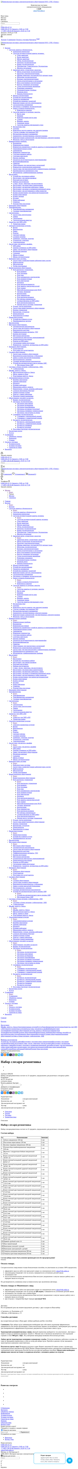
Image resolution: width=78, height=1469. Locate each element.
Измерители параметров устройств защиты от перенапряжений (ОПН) (37, 147)
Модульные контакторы (21, 336)
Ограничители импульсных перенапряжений (28, 337)
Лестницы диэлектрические (23, 402)
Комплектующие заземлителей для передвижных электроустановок (36, 138)
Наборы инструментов (21, 182)
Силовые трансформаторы (22, 211)
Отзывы (12, 440)
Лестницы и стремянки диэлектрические (27, 106)
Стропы (20, 119)
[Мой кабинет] (1, 37)
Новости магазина (9, 1430)
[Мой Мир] (7, 1055)
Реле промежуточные (24, 279)
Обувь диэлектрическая (25, 61)
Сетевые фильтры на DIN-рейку (28, 301)
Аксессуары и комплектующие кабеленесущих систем (32, 260)
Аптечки (16, 128)
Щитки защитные (23, 59)
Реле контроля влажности (26, 303)
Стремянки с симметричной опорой (29, 418)
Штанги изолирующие (21, 95)
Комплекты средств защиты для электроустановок (30, 130)
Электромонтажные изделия (19, 378)
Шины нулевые (18, 255)
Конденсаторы (14, 323)
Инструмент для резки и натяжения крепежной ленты (31, 189)
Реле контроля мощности (25, 284)
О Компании (5, 1408)
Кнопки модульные (20, 334)
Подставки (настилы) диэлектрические (26, 429)
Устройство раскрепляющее (22, 97)
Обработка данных (15, 436)
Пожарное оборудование (18, 347)
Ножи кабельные (19, 200)
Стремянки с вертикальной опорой (29, 416)
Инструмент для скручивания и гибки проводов (30, 191)
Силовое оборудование (17, 352)
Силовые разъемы (19, 237)
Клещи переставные (20, 194)
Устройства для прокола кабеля (24, 176)
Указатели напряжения (21, 99)
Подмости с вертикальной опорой (29, 422)
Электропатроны (19, 242)
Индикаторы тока (19, 127)
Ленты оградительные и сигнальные (29, 81)
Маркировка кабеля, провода (23, 387)
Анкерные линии (23, 123)
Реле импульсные (23, 281)
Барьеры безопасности (25, 94)
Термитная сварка (19, 224)
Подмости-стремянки (24, 425)
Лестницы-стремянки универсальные (30, 411)
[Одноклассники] (5, 1055)
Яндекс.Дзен (9, 1439)
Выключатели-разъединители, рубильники (28, 356)
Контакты (8, 449)
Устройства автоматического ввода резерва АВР (30, 363)
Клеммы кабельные (20, 385)
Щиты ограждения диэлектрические (29, 72)
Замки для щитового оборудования (25, 249)
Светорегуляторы (19, 235)
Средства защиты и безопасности (21, 50)
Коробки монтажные (20, 380)
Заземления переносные (21, 51)
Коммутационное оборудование (20, 268)
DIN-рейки (17, 246)
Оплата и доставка (11, 442)
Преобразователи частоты (22, 321)
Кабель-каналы (18, 262)
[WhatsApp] (16, 1055)
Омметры (16, 163)
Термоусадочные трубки (21, 392)
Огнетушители (18, 348)
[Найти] (1, 465)
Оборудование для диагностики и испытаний (29, 165)
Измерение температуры (21, 152)
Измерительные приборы (18, 141)
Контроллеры (21, 293)
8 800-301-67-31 (6, 27)
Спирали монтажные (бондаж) (23, 391)
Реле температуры (23, 295)
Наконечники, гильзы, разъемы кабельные (27, 389)
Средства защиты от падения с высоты (27, 112)
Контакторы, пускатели (21, 312)
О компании (9, 434)
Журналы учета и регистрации (23, 139)
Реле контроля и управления (23, 270)
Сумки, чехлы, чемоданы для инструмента (28, 183)
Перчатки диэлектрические (26, 62)
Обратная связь (6, 1422)
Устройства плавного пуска (22, 319)
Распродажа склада (15, 431)
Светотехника (14, 213)
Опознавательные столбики (26, 90)
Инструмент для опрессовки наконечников (28, 185)
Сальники (16, 253)
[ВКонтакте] (2, 1055)
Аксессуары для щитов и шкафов (21, 244)
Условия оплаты (14, 444)
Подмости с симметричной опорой (29, 423)
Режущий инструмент (20, 180)
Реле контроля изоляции (25, 297)
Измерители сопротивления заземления (27, 167)
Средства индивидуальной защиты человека (29, 53)
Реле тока (20, 275)
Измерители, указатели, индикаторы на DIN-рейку (30, 345)
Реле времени (22, 271)
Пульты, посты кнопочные (22, 306)
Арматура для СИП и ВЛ (18, 222)
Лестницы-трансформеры (26, 407)
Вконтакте (8, 1437)
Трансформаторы (15, 207)
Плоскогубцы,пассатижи (21, 204)
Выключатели (18, 229)
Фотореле (20, 282)
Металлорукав (18, 264)
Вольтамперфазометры (21, 161)
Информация (5, 1413)
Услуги (11, 433)
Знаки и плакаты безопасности (24, 108)
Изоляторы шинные (20, 251)
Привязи (20, 116)
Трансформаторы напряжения (23, 209)
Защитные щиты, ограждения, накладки (27, 70)
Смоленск (12, 498)
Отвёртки (16, 202)
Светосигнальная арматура (22, 220)
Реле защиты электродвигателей (28, 286)
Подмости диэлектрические (23, 420)
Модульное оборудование (18, 325)
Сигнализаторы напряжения (23, 105)
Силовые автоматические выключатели (27, 361)
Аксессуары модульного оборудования (26, 328)
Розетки (15, 233)
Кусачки (16, 198)
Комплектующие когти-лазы (27, 117)
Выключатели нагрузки (21, 330)
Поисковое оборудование (18, 205)
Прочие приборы (19, 158)
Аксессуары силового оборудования (25, 354)
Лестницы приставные (25, 403)
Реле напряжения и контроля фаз (28, 277)
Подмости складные (24, 427)
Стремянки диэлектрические (23, 414)
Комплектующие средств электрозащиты (27, 103)
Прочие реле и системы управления (29, 304)
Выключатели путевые (21, 315)
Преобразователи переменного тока (25, 171)
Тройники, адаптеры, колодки (23, 238)
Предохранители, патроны (22, 359)
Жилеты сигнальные (24, 68)
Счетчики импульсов (20, 156)
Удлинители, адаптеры (21, 240)
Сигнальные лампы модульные (24, 343)
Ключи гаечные (18, 196)
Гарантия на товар (15, 447)
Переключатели (18, 314)
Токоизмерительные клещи (22, 149)
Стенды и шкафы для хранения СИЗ (25, 132)
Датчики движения (23, 292)
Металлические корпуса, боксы (24, 372)
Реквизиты (12, 438)
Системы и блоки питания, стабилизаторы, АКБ (26, 367)
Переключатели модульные (22, 339)
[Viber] (13, 1055)
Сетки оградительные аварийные (28, 86)
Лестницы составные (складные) (28, 409)
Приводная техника (16, 317)
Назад (11, 492)
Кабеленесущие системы (18, 259)
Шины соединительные (21, 257)
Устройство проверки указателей (24, 101)
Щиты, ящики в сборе (20, 374)
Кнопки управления (20, 310)
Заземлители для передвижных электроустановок (30, 136)
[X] (10, 1055)
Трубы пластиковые (20, 266)
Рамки (15, 231)
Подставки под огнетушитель (23, 350)
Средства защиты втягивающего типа (30, 125)
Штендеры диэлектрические (27, 77)
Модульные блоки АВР (25, 365)
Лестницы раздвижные (25, 405)
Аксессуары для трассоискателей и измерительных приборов (34, 169)
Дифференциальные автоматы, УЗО (25, 332)
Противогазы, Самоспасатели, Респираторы (32, 66)
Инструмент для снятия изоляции (24, 178)
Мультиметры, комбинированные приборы (28, 172)
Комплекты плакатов (24, 110)
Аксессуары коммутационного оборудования (28, 308)
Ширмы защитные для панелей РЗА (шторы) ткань (34, 75)
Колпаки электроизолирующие (28, 79)
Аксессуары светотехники (22, 215)
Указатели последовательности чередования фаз (29, 160)
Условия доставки (15, 445)
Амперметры (17, 150)
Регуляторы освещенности (26, 299)
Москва (11, 496)
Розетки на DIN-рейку (20, 341)
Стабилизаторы (18, 369)
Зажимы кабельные (19, 381)
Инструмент (13, 174)
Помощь (4, 1421)
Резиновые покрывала (24, 88)
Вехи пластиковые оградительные (29, 83)
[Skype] (19, 1055)
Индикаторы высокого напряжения (25, 134)
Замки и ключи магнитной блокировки (26, 358)
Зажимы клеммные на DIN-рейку (24, 248)
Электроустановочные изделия (20, 226)
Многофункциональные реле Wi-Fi (29, 290)
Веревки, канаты (23, 121)
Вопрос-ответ (5, 1424)
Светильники (17, 218)
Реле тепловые (22, 273)
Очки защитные (22, 55)
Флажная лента (22, 92)
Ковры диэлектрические (25, 64)
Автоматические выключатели (23, 326)
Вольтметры (17, 143)
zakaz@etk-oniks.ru (62, 1271)
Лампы (15, 216)
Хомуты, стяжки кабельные (22, 394)
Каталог (7, 48)
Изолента (16, 383)
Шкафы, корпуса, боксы (17, 370)
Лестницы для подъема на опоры (28, 413)
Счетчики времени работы (22, 154)
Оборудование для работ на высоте (21, 398)
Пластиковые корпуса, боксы (23, 376)
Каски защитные (23, 57)
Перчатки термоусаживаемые (23, 396)
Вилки (15, 227)
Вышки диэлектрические (21, 400)
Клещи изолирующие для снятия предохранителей (30, 193)
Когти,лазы (21, 114)
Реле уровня (21, 288)
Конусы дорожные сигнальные (28, 84)
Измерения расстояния (21, 145)
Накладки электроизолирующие (28, 73)
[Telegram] (22, 1055)
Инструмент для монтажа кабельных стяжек (28, 187)
